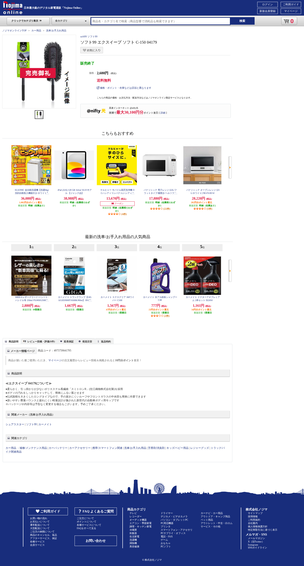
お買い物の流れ (38, 518)
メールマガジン (256, 538)
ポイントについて (86, 521)
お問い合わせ (96, 540)
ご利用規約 (254, 519)
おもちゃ (165, 543)
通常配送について (40, 525)
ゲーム (164, 539)
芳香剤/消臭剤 (156, 448)
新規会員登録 (267, 11)
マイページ (291, 11)
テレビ (133, 513)
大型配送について (40, 528)
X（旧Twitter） (256, 541)
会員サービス (37, 545)
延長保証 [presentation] (69, 341)
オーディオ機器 (138, 519)
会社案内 (253, 523)
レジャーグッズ (199, 448)
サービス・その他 (210, 526)
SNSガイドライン (257, 547)
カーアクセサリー (80, 448)
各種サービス (37, 541)
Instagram (253, 544)
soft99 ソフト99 (88, 36)
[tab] (12, 341)
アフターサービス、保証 (43, 538)
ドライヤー (167, 513)
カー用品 (36, 30)
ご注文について (85, 518)
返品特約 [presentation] (106, 341)
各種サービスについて (89, 525)
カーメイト (45, 424)
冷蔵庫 (133, 529)
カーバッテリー (58, 448)
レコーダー (136, 516)
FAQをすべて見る (86, 528)
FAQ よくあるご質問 (98, 511)
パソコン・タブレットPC (174, 519)
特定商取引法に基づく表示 (262, 529)
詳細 (162, 112)
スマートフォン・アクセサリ (177, 529)
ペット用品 (207, 519)
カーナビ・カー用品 (212, 513)
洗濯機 (133, 539)
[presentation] (11, 341)
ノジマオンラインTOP (14, 30)
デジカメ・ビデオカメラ (174, 516)
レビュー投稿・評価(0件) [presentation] (41, 341)
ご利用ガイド (291, 4)
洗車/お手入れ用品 (56, 30)
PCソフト (166, 546)
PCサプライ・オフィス (173, 533)
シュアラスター (15, 424)
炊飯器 (133, 533)
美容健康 (134, 546)
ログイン (267, 4)
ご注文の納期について (42, 531)
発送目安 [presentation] (87, 341)
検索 (242, 20)
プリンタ (165, 526)
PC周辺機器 (167, 523)
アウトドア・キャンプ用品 (215, 516)
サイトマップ (255, 513)
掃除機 (133, 543)
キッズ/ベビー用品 (177, 448)
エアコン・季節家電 (141, 523)
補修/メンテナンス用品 (33, 448)
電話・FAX (167, 536)
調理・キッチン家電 (141, 526)
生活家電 (134, 536)
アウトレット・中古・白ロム (217, 523)
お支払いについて (40, 521)
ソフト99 (31, 424)
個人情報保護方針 (258, 526)
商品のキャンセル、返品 (43, 535)
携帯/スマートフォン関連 (107, 448)
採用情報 (253, 516)
